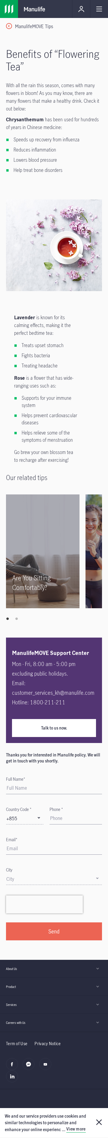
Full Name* (15, 779)
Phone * (56, 809)
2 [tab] (17, 619)
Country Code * (19, 809)
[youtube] (47, 1067)
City (9, 870)
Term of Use (16, 1043)
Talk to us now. (54, 728)
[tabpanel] (46, 551)
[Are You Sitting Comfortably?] (43, 551)
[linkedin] (13, 1079)
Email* (11, 839)
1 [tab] (7, 619)
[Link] (9, 9)
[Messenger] (30, 1067)
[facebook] (13, 1067)
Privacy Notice (47, 1043)
